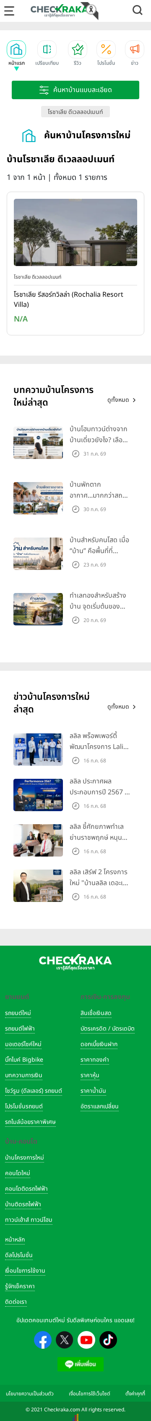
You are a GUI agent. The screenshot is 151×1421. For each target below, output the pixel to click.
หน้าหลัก (15, 1239)
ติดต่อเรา (16, 1301)
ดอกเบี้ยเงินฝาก (99, 1044)
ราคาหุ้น (90, 1075)
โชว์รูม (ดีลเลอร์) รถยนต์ (33, 1090)
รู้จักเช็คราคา (20, 1286)
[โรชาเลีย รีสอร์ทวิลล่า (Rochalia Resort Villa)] (75, 234)
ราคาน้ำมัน (93, 1090)
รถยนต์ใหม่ (18, 1013)
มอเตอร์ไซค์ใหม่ (23, 1044)
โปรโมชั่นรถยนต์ (24, 1106)
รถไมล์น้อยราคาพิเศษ (30, 1122)
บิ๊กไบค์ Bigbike (24, 1059)
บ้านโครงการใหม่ (24, 1157)
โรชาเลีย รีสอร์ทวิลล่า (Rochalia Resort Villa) (68, 300)
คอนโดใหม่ (17, 1173)
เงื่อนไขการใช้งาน (25, 1270)
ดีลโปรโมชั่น (19, 1255)
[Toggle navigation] (9, 11)
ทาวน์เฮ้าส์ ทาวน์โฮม (28, 1219)
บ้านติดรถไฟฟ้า (23, 1204)
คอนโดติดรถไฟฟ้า (26, 1188)
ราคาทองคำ (95, 1059)
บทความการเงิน (23, 1075)
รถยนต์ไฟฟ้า (20, 1028)
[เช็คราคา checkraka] (59, 10)
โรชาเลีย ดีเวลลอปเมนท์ (75, 112)
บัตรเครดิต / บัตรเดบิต (108, 1028)
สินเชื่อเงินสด (96, 1013)
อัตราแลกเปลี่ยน (100, 1106)
